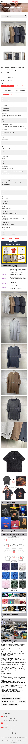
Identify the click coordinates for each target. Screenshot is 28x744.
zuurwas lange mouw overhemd (11, 698)
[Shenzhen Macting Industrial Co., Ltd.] (14, 2)
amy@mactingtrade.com (9, 729)
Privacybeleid (4, 737)
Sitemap (10, 737)
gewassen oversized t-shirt (9, 704)
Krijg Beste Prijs (7, 85)
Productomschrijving (20, 90)
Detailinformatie (7, 90)
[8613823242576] (15, 733)
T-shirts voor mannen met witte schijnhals (13, 701)
